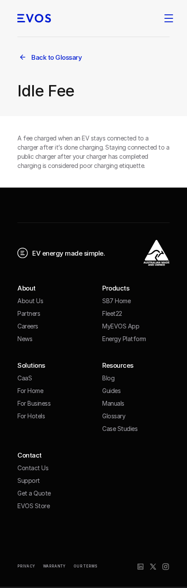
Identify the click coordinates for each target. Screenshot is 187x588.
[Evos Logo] (34, 18)
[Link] (140, 567)
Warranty (54, 566)
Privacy (26, 566)
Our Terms (85, 566)
